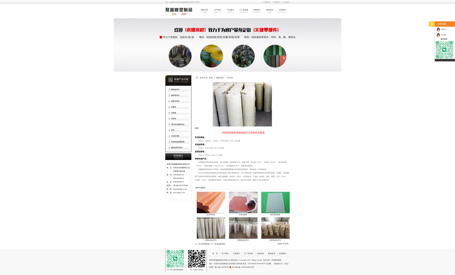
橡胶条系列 (175, 89)
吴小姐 (443, 35)
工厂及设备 (243, 11)
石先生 (443, 29)
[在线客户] (432, 24)
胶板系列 (220, 78)
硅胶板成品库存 (211, 240)
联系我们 (277, 2)
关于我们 (217, 11)
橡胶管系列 (175, 101)
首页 (211, 78)
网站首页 (204, 11)
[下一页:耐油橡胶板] (218, 244)
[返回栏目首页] (283, 244)
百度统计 (278, 264)
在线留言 (287, 2)
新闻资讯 (269, 11)
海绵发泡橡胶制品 (177, 124)
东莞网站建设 (276, 260)
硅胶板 (173, 113)
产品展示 (230, 11)
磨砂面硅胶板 (275, 215)
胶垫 (173, 130)
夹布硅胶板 (243, 215)
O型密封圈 (175, 136)
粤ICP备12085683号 (221, 267)
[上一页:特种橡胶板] (202, 244)
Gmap (259, 260)
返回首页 (267, 2)
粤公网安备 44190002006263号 (243, 267)
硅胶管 (173, 118)
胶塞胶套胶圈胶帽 (177, 142)
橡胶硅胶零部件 (177, 148)
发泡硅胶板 (211, 215)
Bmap (255, 260)
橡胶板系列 (175, 95)
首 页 (215, 253)
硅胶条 (173, 107)
